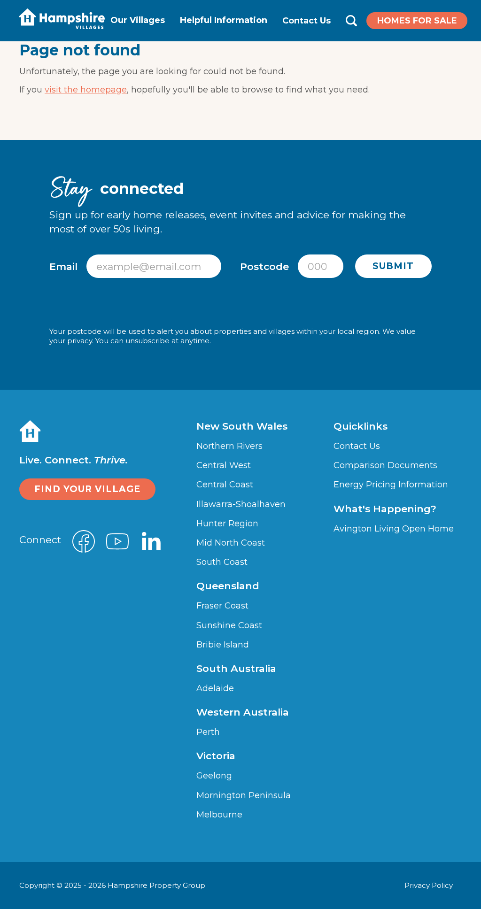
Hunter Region (227, 523)
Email (64, 266)
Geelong (214, 775)
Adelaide (215, 688)
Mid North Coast (230, 543)
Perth (208, 732)
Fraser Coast (222, 606)
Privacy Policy (429, 885)
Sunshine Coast (229, 625)
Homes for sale (417, 20)
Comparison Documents (385, 465)
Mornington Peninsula (243, 795)
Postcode (266, 266)
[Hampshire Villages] (62, 18)
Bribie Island (222, 644)
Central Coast (224, 484)
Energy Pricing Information (391, 484)
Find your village (87, 489)
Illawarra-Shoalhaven (241, 504)
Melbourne (219, 814)
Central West (223, 465)
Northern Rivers (229, 446)
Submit (393, 266)
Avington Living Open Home (394, 529)
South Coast (222, 562)
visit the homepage (86, 90)
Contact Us (306, 20)
